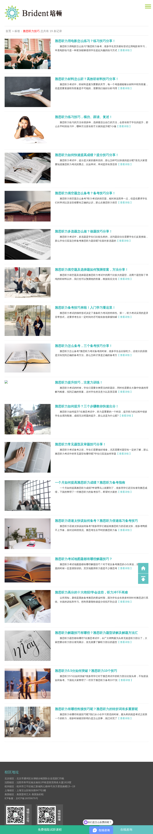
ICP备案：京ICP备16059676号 (21, 798)
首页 (8, 31)
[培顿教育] (66, 13)
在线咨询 (126, 829)
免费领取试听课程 (50, 829)
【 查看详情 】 (125, 50)
